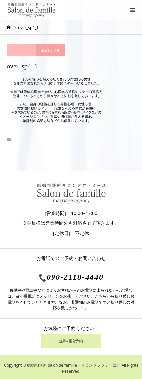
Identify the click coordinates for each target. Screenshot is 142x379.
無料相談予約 (71, 341)
